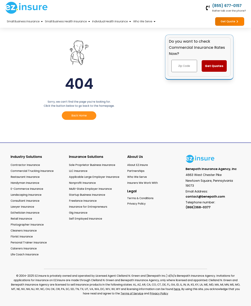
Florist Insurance (22, 236)
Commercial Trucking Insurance (32, 171)
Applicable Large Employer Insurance (94, 177)
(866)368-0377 (198, 207)
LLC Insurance (78, 171)
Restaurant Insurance (25, 177)
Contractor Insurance (25, 165)
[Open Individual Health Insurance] (130, 21)
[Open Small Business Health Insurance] (89, 21)
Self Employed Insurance (85, 219)
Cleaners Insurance (24, 231)
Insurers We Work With (142, 183)
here (177, 289)
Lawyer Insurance (22, 207)
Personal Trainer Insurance (29, 242)
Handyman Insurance (25, 183)
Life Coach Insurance (25, 254)
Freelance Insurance (83, 201)
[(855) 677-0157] (207, 7)
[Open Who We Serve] (154, 21)
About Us (135, 156)
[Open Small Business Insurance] (41, 21)
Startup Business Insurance (87, 195)
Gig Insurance (78, 213)
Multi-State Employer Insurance (90, 189)
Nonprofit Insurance (82, 183)
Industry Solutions (26, 156)
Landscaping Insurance (26, 195)
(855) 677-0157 (227, 5)
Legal (132, 191)
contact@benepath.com (205, 196)
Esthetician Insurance (25, 213)
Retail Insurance (21, 219)
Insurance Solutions (86, 156)
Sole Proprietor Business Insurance (92, 165)
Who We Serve (137, 177)
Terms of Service (132, 293)
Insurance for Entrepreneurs (88, 207)
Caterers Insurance (24, 248)
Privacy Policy (159, 293)
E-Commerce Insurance (27, 189)
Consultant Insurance (25, 201)
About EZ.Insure (137, 165)
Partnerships (135, 171)
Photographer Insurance (27, 225)
